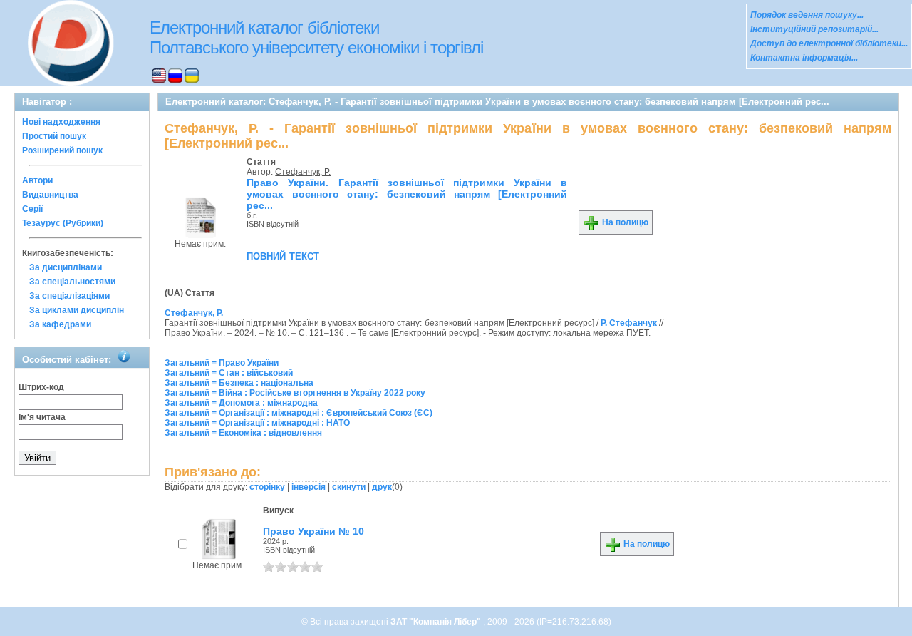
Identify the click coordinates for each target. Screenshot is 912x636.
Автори (37, 180)
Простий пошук (54, 136)
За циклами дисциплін (76, 310)
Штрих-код (41, 387)
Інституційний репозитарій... (814, 29)
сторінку (267, 487)
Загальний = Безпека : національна (239, 383)
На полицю (624, 222)
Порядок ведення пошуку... (807, 15)
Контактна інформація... (804, 58)
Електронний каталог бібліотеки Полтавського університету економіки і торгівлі (316, 37)
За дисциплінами (65, 267)
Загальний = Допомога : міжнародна (241, 403)
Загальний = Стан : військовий (229, 373)
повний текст (283, 255)
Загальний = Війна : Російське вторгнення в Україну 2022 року (295, 393)
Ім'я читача (42, 417)
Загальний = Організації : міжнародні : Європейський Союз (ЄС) (298, 413)
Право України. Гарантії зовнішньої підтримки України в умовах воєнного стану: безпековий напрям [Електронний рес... (407, 194)
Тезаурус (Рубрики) (62, 223)
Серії (32, 209)
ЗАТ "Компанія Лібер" (436, 622)
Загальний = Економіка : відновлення (243, 433)
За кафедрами (60, 324)
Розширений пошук (62, 150)
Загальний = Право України (222, 363)
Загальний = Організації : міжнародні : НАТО (257, 423)
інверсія (308, 487)
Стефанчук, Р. (303, 172)
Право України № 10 (313, 531)
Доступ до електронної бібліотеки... (829, 43)
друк (382, 487)
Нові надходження (61, 122)
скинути (349, 487)
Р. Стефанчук (629, 323)
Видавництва (50, 195)
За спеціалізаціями (69, 296)
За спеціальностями (72, 282)
